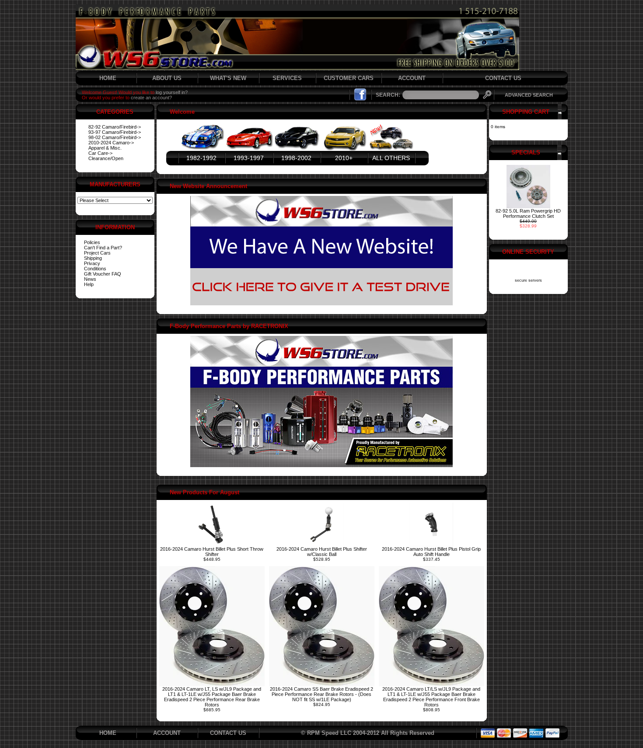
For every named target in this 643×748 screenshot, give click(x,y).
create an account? (151, 97)
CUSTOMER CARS (349, 78)
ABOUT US (167, 78)
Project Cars (97, 252)
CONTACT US (503, 78)
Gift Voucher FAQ (102, 273)
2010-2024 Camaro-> (111, 142)
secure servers (528, 280)
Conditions (95, 268)
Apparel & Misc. (105, 147)
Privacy (92, 263)
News (90, 279)
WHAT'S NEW (228, 78)
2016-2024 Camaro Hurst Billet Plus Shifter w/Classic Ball (321, 551)
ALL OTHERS (391, 157)
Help (89, 284)
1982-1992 (201, 157)
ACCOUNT (412, 78)
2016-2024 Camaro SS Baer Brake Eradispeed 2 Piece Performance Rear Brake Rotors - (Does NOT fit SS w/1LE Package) (321, 694)
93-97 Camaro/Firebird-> (114, 132)
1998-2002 (296, 157)
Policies (92, 242)
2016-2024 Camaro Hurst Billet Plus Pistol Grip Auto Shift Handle (431, 551)
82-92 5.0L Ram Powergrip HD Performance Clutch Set (528, 213)
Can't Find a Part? (103, 247)
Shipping (93, 258)
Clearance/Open (105, 158)
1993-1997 (249, 157)
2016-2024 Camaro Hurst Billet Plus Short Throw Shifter (211, 551)
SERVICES (287, 78)
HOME (107, 78)
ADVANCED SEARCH (529, 95)
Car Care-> (100, 153)
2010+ (344, 157)
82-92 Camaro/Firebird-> (114, 126)
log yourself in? (172, 92)
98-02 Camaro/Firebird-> (114, 137)
